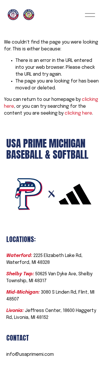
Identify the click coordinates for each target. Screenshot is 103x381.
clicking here (78, 113)
